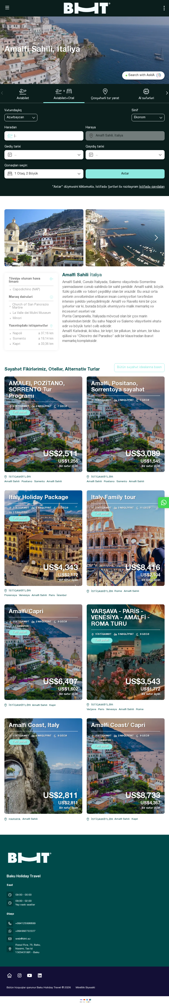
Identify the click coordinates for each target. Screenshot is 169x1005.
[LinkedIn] (39, 976)
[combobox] (18, 117)
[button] (2, 93)
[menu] (164, 8)
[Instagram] (19, 976)
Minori (17, 318)
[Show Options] (34, 117)
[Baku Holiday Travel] (29, 857)
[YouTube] (29, 976)
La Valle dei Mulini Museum (32, 313)
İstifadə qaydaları (152, 187)
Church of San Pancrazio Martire (30, 306)
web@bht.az (23, 939)
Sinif (135, 110)
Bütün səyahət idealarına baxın (139, 367)
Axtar (125, 173)
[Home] (9, 976)
